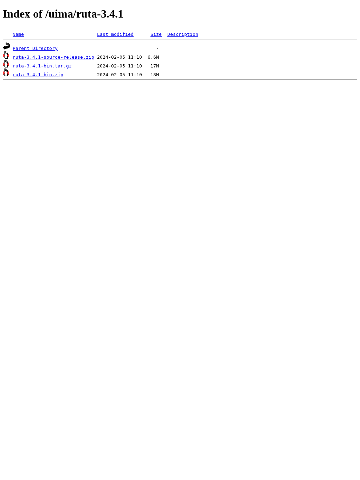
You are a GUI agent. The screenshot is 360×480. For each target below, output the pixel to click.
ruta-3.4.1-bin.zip (38, 74)
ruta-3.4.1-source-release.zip (53, 57)
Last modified (115, 34)
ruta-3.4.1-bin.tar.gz (42, 66)
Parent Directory (35, 48)
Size (156, 34)
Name (18, 34)
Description (182, 34)
